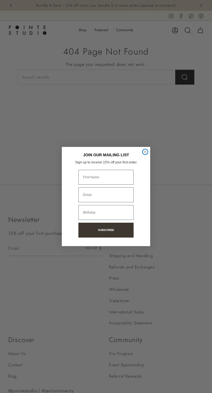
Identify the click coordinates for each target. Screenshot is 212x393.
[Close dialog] (145, 152)
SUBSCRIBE (106, 230)
